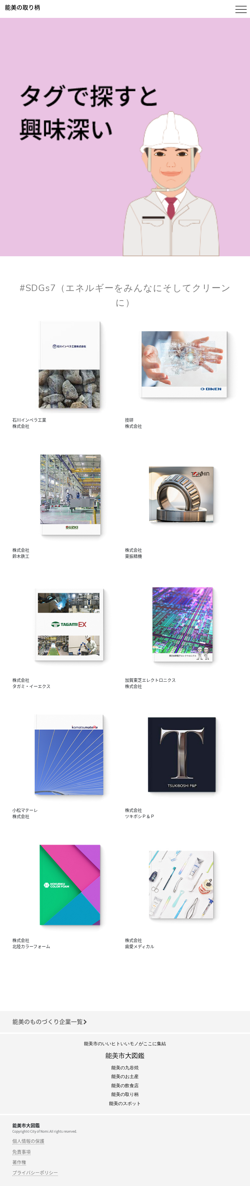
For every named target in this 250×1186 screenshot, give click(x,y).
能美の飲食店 (125, 1086)
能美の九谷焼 (125, 1068)
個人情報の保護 (28, 1141)
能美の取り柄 (125, 1094)
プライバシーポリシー (35, 1172)
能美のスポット (125, 1103)
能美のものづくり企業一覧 (47, 1021)
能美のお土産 (125, 1076)
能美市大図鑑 (125, 1055)
